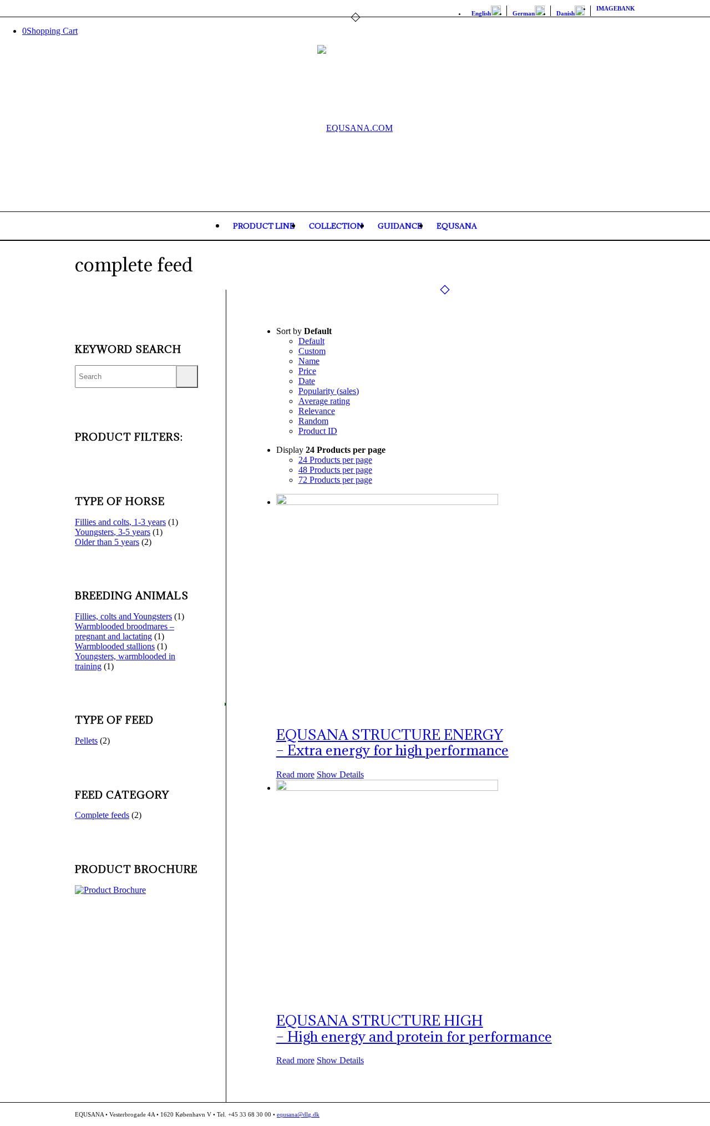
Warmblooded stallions (115, 646)
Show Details (340, 774)
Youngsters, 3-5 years (112, 532)
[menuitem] (486, 11)
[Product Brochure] (110, 890)
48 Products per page (335, 469)
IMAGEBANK (615, 8)
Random (313, 421)
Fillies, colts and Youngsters (123, 616)
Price (307, 371)
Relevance (316, 411)
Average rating (324, 401)
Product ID (317, 431)
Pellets (86, 740)
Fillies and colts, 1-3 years (120, 522)
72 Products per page (335, 479)
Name (309, 361)
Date (306, 381)
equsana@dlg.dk (298, 1114)
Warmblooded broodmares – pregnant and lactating (124, 631)
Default (311, 341)
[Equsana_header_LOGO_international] (355, 128)
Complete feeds (102, 815)
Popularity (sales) (328, 391)
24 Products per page (335, 459)
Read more (295, 774)
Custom (312, 351)
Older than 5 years (107, 542)
